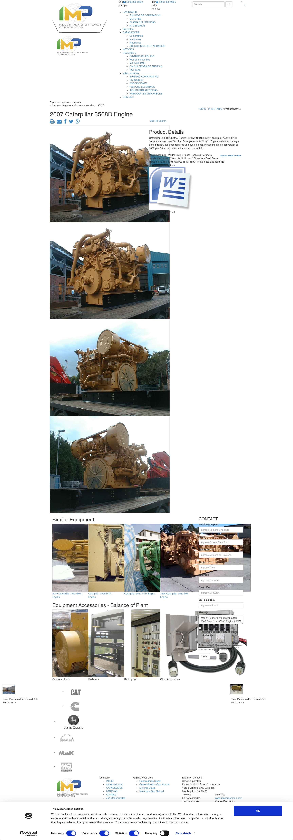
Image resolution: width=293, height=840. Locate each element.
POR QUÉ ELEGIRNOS (142, 86)
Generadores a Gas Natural (154, 784)
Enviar (204, 656)
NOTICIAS (128, 49)
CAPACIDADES (131, 32)
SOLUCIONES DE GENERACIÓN (147, 46)
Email (202, 537)
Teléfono (204, 549)
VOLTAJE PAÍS (137, 63)
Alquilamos (135, 42)
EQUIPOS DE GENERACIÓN (145, 15)
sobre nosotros (131, 73)
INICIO (202, 108)
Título (202, 562)
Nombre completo (209, 524)
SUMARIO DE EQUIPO (142, 56)
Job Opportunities (115, 798)
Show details (183, 833)
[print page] (52, 122)
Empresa (204, 574)
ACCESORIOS (137, 25)
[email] (58, 122)
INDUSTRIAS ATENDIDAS (144, 90)
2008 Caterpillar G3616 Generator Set (24, 695)
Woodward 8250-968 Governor (247, 695)
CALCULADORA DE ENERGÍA (146, 66)
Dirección (204, 587)
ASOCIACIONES (138, 83)
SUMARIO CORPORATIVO (144, 76)
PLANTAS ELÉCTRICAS (142, 22)
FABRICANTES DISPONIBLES (146, 93)
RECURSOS (129, 52)
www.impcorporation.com (228, 798)
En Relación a (207, 599)
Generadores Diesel (150, 781)
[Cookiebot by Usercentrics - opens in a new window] (29, 833)
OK (258, 810)
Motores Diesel (147, 787)
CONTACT (128, 97)
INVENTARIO (130, 12)
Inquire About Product (230, 155)
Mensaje (203, 612)
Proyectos (128, 29)
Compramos (136, 35)
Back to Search (158, 120)
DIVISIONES (136, 80)
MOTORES (135, 18)
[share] (64, 122)
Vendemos (135, 39)
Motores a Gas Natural (151, 791)
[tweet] (70, 122)
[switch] (104, 833)
